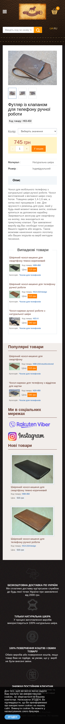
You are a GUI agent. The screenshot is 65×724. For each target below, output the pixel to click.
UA (51, 28)
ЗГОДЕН (12, 717)
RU (55, 28)
